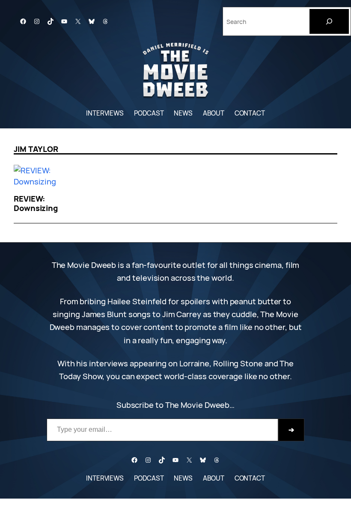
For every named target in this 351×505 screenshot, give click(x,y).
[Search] (329, 21)
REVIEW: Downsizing (36, 203)
